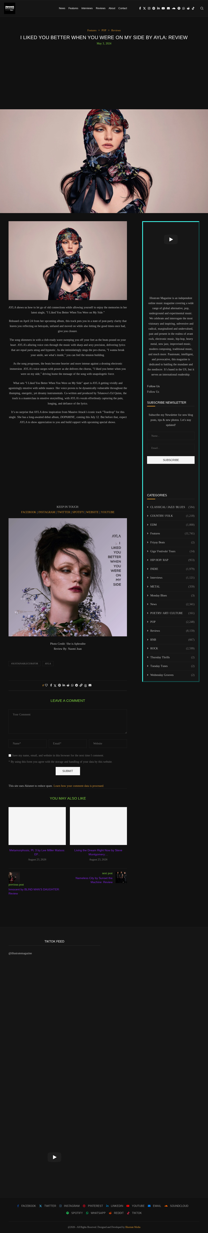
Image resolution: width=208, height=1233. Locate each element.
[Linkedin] (158, 8)
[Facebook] (140, 8)
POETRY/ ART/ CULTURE (172, 613)
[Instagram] (149, 8)
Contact (122, 8)
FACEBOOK (28, 512)
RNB (172, 639)
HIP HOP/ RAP (172, 560)
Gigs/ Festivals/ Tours (172, 551)
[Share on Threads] (85, 685)
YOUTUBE (108, 512)
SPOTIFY (78, 512)
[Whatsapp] (183, 8)
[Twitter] (144, 8)
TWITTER (63, 512)
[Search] (202, 8)
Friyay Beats (172, 542)
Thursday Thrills (172, 657)
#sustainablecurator (24, 663)
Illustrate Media (132, 1227)
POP (172, 621)
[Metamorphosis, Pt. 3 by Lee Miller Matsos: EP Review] (37, 826)
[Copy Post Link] (81, 685)
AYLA (48, 663)
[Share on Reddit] (68, 685)
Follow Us (153, 391)
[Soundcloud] (174, 8)
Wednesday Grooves (172, 675)
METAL (172, 586)
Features (73, 8)
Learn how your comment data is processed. (79, 785)
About (112, 8)
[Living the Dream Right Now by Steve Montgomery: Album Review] (98, 826)
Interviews (87, 8)
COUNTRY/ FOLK (172, 515)
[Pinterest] (153, 8)
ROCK (172, 648)
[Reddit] (188, 8)
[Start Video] (171, 239)
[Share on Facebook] (51, 685)
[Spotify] (179, 8)
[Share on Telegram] (76, 685)
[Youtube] (163, 8)
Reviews (100, 8)
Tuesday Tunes (172, 666)
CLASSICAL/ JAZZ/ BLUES (172, 507)
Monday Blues (172, 595)
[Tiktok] (193, 8)
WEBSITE (92, 512)
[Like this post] (46, 685)
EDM (172, 524)
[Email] (168, 8)
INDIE (172, 568)
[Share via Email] (90, 685)
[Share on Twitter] (55, 685)
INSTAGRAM (46, 512)
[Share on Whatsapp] (72, 685)
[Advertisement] (104, 75)
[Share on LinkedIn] (64, 685)
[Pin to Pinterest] (59, 685)
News (62, 8)
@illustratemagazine (20, 953)
